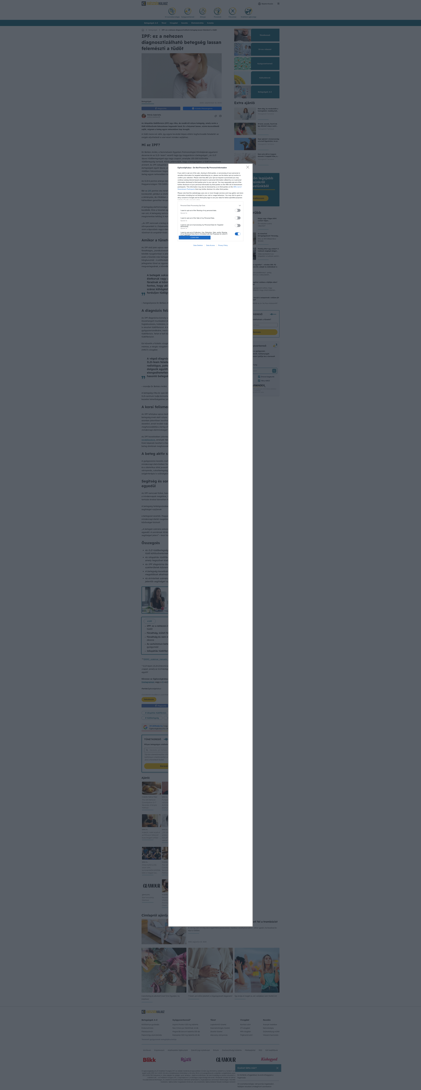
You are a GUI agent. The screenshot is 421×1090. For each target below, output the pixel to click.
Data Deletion (198, 245)
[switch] (238, 210)
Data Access (210, 245)
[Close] (248, 168)
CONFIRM (195, 237)
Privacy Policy (223, 245)
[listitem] (210, 205)
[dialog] (210, 545)
